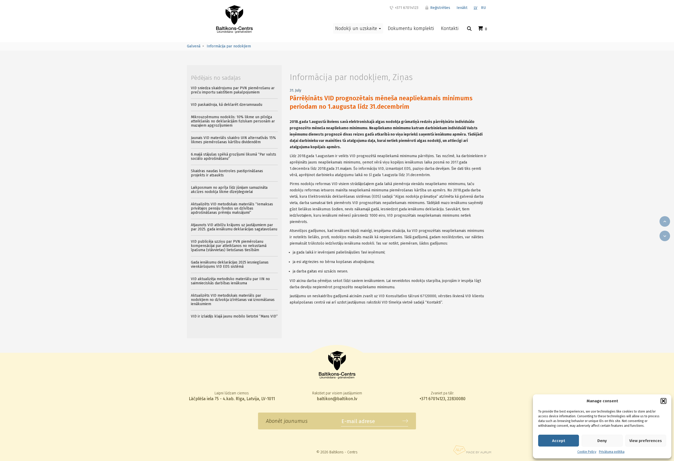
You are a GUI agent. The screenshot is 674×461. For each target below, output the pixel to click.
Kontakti (450, 28)
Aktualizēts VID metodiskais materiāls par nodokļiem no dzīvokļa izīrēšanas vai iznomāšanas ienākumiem (233, 299)
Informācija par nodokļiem (339, 77)
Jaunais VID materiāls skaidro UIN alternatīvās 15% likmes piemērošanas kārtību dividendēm (233, 140)
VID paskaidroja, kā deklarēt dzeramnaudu (226, 104)
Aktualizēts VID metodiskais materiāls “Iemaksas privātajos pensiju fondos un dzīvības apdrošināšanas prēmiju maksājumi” (232, 208)
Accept (558, 440)
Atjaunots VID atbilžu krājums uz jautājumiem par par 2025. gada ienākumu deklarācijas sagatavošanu (234, 227)
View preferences (645, 440)
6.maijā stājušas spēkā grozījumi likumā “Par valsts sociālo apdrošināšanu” (233, 156)
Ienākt (462, 8)
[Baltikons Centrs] (234, 19)
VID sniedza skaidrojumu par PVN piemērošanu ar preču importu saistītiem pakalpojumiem (233, 90)
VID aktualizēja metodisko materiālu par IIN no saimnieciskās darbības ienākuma (230, 281)
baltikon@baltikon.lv (337, 398)
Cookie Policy (586, 452)
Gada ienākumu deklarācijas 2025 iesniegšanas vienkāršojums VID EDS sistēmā (230, 264)
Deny (602, 440)
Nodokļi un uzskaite (356, 28)
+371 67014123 (406, 8)
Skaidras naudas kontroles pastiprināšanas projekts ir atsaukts (227, 173)
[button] (663, 401)
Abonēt (405, 421)
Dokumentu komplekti (411, 28)
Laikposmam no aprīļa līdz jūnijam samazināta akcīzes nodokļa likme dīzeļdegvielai (229, 189)
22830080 (456, 398)
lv (475, 8)
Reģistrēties (439, 8)
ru (483, 8)
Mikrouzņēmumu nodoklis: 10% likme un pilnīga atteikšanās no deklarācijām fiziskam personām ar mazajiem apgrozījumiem (233, 121)
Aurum (472, 450)
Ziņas (403, 77)
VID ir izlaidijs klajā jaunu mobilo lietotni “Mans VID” (234, 316)
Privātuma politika (612, 452)
